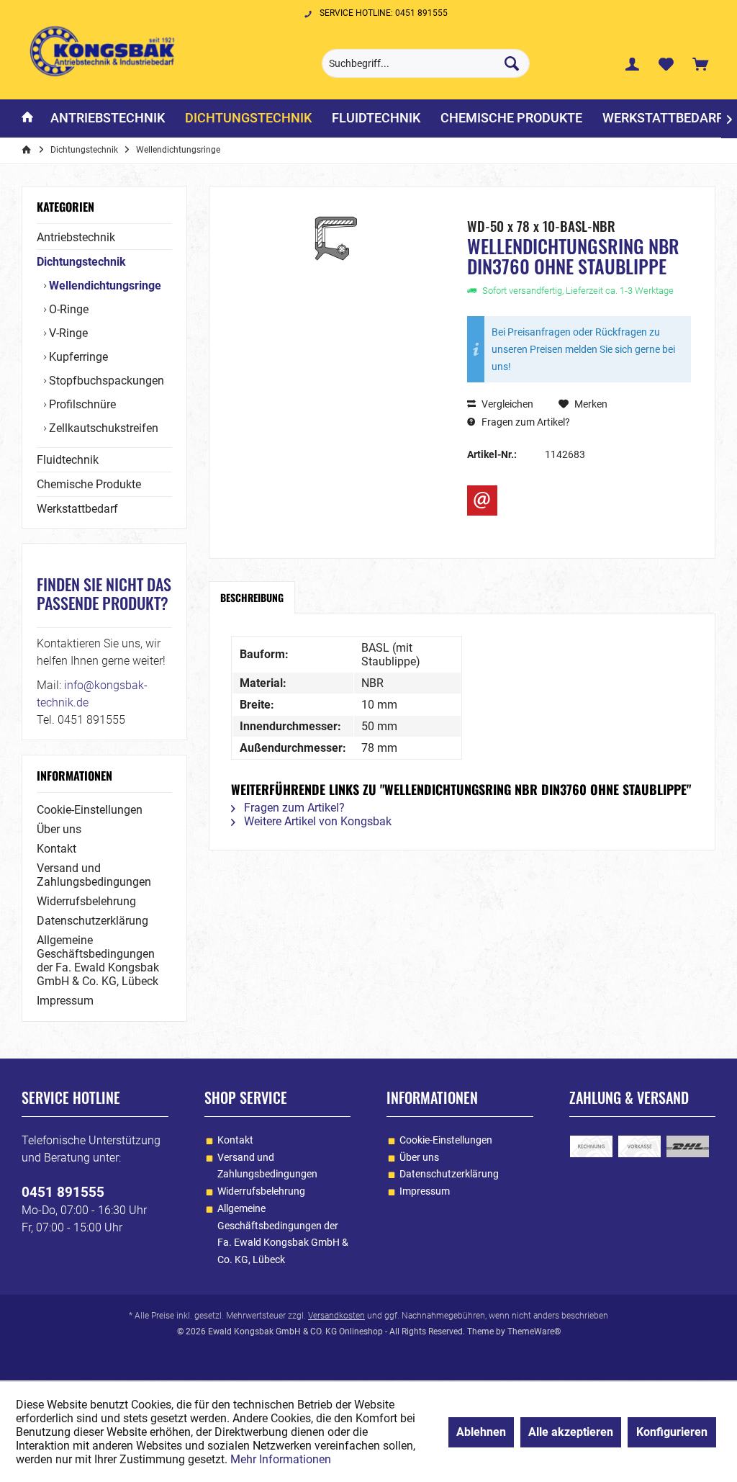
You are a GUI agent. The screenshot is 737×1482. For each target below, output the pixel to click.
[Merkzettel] (666, 63)
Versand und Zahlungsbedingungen (94, 875)
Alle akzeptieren (570, 1432)
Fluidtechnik (68, 460)
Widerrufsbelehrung (86, 901)
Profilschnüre (81, 404)
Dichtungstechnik (81, 262)
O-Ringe (67, 309)
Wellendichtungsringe (103, 285)
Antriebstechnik (76, 237)
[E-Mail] (482, 500)
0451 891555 (63, 1192)
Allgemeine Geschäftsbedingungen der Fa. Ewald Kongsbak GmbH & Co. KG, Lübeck (98, 960)
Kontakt (56, 848)
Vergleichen (506, 404)
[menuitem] (700, 63)
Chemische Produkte (89, 484)
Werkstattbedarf (77, 509)
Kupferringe (77, 357)
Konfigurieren (671, 1432)
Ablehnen (481, 1432)
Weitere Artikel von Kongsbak (316, 821)
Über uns (59, 829)
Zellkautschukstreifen (102, 428)
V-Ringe (67, 333)
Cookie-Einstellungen (90, 810)
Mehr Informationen (280, 1459)
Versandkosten (336, 1316)
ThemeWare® (534, 1331)
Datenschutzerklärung (92, 921)
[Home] (27, 118)
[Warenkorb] (700, 63)
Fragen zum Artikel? (524, 422)
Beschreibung (252, 597)
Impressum (65, 1000)
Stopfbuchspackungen (105, 380)
